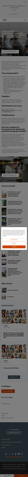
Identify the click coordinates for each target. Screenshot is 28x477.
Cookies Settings (14, 239)
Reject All (14, 243)
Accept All (14, 246)
